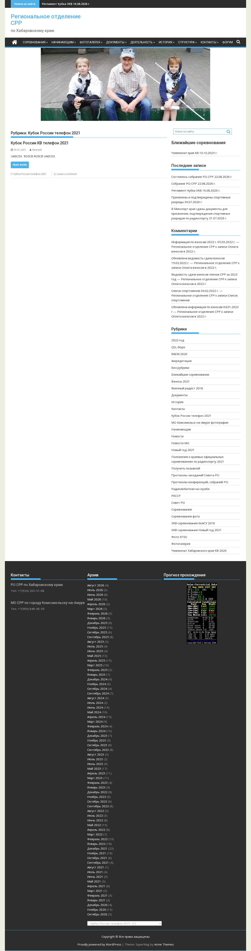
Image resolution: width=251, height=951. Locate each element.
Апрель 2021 (96, 886)
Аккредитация (181, 361)
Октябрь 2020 (97, 914)
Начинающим (63, 42)
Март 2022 (95, 834)
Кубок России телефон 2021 (30, 174)
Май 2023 (94, 768)
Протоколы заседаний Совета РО (195, 475)
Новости (177, 436)
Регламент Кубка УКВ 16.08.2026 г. (66, 4)
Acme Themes (164, 944)
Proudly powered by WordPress (99, 944)
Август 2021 (95, 867)
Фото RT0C (179, 537)
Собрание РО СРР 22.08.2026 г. (193, 183)
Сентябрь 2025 (98, 637)
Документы (115, 42)
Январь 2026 (96, 618)
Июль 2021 (95, 872)
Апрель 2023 (96, 773)
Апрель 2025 (96, 660)
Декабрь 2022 (97, 792)
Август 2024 (95, 698)
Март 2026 (95, 609)
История (165, 42)
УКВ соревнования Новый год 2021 (196, 530)
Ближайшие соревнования (190, 374)
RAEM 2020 (179, 354)
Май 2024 (94, 712)
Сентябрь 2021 (98, 862)
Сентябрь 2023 (98, 750)
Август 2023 (95, 754)
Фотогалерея (90, 42)
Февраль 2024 (97, 726)
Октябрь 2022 (97, 801)
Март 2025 (95, 665)
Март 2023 (95, 778)
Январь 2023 (96, 787)
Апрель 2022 (96, 830)
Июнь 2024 (95, 707)
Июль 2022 (95, 815)
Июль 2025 (95, 646)
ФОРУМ (227, 42)
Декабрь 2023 (97, 736)
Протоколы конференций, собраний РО (199, 482)
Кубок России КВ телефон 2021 (40, 143)
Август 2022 (95, 811)
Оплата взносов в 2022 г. (199, 267)
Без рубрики (180, 368)
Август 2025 (95, 642)
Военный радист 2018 (187, 388)
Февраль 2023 (97, 783)
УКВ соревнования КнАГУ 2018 (193, 523)
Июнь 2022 (95, 820)
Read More (20, 164)
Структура (186, 42)
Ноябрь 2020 (96, 909)
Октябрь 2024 (97, 689)
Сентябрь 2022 (98, 806)
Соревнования (34, 42)
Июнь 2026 (95, 595)
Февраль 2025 (97, 670)
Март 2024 (95, 721)
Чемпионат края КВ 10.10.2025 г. (194, 153)
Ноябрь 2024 (96, 684)
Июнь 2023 (95, 764)
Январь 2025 (96, 674)
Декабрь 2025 (97, 623)
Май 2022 (94, 825)
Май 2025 (94, 656)
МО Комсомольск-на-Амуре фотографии (199, 422)
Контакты (208, 42)
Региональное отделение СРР (46, 19)
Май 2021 (94, 881)
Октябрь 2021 (97, 858)
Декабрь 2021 (97, 848)
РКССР (176, 496)
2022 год (177, 340)
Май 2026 (94, 599)
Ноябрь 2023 (96, 740)
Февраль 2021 (97, 895)
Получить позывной (185, 468)
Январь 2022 (96, 844)
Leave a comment (67, 174)
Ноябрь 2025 (96, 627)
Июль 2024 (95, 703)
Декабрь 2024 (97, 679)
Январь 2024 (96, 731)
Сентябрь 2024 (98, 693)
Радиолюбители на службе (190, 489)
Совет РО (178, 502)
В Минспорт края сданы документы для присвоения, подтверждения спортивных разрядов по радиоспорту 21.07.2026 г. (200, 213)
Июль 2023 (95, 759)
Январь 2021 (96, 900)
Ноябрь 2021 (96, 853)
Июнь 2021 (95, 877)
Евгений (37, 149)
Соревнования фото (185, 516)
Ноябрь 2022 (96, 797)
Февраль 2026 (97, 613)
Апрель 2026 (96, 604)
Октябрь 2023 (97, 745)
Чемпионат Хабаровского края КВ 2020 (198, 550)
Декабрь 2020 (97, 905)
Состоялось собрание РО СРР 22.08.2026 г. (201, 177)
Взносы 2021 (180, 381)
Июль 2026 (95, 590)
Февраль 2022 (97, 839)
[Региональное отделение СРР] (14, 42)
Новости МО (180, 443)
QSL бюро (178, 347)
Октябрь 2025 (97, 632)
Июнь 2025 (95, 651)
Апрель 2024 (96, 717)
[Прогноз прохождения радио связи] (202, 643)
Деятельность (141, 42)
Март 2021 (95, 891)
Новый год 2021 (183, 450)
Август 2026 (95, 585)
